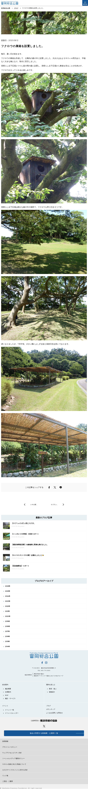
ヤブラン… (54, 504)
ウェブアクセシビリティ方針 (12, 753)
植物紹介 (52, 692)
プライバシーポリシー (9, 747)
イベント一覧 (9, 710)
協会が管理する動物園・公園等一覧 (44, 733)
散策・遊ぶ (52, 689)
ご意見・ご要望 (7, 781)
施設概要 (8, 689)
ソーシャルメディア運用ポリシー (13, 758)
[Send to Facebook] (49, 487)
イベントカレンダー (11, 713)
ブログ (48, 706)
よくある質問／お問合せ (54, 713)
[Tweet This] (55, 487)
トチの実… (33, 504)
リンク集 (5, 775)
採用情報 (5, 741)
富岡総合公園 (44, 655)
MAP (6, 695)
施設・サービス (10, 698)
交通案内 (8, 692)
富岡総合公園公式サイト (12, 3)
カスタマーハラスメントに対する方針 (15, 770)
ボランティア (50, 709)
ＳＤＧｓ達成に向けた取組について (14, 764)
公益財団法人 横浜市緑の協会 (44, 720)
